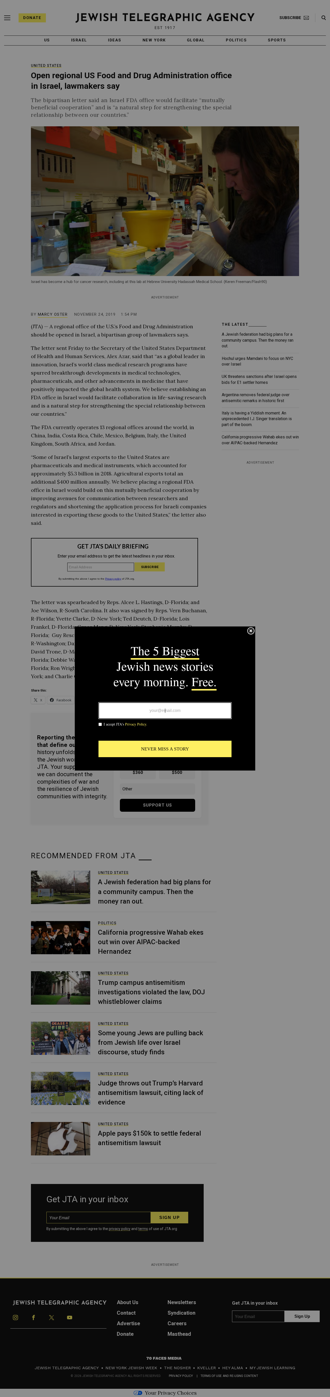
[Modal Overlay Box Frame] (165, 698)
